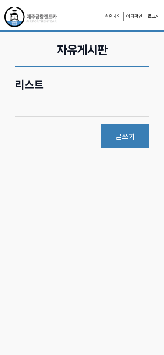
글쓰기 (125, 136)
